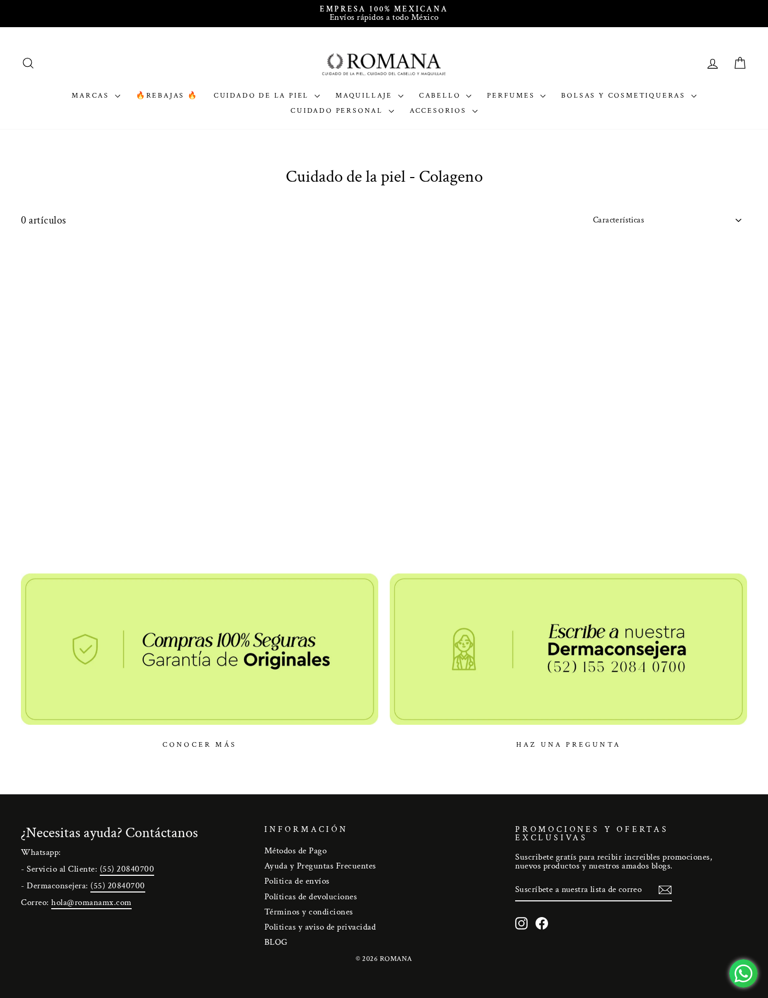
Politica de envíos (297, 881)
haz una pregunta (568, 744)
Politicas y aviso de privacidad (320, 927)
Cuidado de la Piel (263, 95)
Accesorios (440, 110)
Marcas (92, 95)
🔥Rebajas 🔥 (167, 95)
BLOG (276, 942)
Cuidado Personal (338, 110)
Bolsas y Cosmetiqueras (624, 95)
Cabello (441, 95)
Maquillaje (365, 95)
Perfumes (512, 95)
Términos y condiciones (308, 912)
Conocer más (199, 744)
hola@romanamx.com (91, 902)
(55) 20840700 (127, 869)
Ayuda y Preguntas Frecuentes (320, 866)
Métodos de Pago (295, 850)
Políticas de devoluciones (310, 896)
